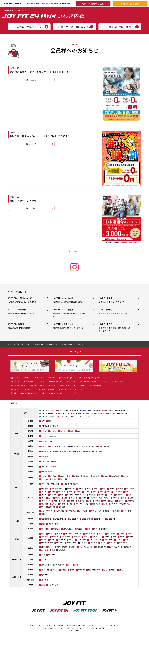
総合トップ (14, 378)
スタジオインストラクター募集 (52, 393)
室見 (121, 570)
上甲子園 (44, 550)
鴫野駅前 (76, 536)
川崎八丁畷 (60, 511)
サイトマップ (93, 625)
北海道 (24, 413)
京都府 (30, 528)
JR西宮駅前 (127, 547)
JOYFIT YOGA (38, 378)
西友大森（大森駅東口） (76, 494)
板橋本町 (120, 501)
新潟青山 (78, 451)
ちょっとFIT (14, 389)
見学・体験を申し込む (93, 3)
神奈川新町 (127, 511)
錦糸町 (127, 491)
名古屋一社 (111, 519)
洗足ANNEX (120, 494)
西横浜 (117, 511)
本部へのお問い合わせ (66, 378)
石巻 (71, 431)
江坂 (126, 539)
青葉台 (43, 514)
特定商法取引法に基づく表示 (76, 625)
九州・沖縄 (16, 577)
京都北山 (56, 529)
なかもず (112, 542)
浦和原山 (96, 476)
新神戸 (50, 547)
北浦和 (43, 476)
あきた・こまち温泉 (48, 436)
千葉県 (30, 484)
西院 (95, 529)
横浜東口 (108, 511)
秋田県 (30, 436)
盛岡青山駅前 (46, 426)
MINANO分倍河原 (82, 504)
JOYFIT (25, 378)
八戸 (43, 421)
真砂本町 (44, 580)
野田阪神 (61, 539)
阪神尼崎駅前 (114, 547)
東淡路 (130, 533)
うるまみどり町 (54, 585)
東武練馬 (130, 501)
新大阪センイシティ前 (73, 533)
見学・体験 (71, 382)
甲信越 (17, 453)
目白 (55, 501)
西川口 (62, 476)
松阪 (58, 524)
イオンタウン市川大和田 (50, 484)
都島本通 (44, 536)
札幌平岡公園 (95, 410)
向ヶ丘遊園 (83, 511)
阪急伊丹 (61, 550)
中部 (17, 521)
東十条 (43, 491)
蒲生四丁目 (66, 536)
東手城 (43, 559)
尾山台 (83, 498)
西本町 (52, 539)
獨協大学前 (115, 476)
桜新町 (57, 498)
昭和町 (130, 536)
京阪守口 (93, 542)
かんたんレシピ (29, 389)
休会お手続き (64, 385)
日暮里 (78, 491)
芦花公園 (74, 498)
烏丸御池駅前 (68, 529)
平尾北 (54, 570)
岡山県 (30, 554)
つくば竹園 (45, 461)
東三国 (59, 533)
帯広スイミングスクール (82, 416)
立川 (43, 507)
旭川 (125, 413)
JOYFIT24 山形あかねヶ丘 (23, 300)
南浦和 (76, 476)
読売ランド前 (96, 511)
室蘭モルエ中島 (63, 413)
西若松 (72, 446)
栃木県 (30, 466)
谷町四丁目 (96, 536)
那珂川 (71, 570)
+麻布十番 (70, 488)
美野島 (113, 570)
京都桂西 (104, 529)
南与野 (105, 476)
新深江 (86, 536)
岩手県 (30, 426)
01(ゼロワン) (64, 416)
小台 (70, 491)
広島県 (30, 559)
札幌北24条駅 (63, 410)
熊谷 (61, 479)
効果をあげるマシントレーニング (70, 389)
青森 (49, 421)
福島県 (30, 446)
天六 (43, 533)
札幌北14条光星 (114, 413)
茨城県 (30, 461)
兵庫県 (30, 548)
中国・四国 (16, 559)
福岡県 (30, 569)
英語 (70, 631)
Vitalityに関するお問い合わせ (89, 378)
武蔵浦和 (85, 476)
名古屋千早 (74, 519)
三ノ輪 (86, 491)
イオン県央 (98, 451)
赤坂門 (63, 570)
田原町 (111, 488)
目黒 (43, 498)
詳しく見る (31, 79)
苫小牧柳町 (77, 413)
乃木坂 (80, 488)
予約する (52, 385)
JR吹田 (118, 539)
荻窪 (89, 501)
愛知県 (30, 518)
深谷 (68, 479)
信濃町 (132, 498)
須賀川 (43, 446)
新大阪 (101, 533)
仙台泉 (43, 431)
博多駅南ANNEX (94, 570)
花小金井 (61, 507)
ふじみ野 (44, 479)
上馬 (49, 498)
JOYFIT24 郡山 (111, 300)
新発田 (87, 451)
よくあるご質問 (117, 382)
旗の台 (101, 494)
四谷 (124, 498)
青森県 (30, 421)
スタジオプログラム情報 (88, 382)
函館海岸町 (121, 410)
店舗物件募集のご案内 (29, 393)
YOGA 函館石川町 (47, 413)
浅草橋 (120, 488)
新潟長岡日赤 (46, 451)
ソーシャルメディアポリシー (110, 625)
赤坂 (88, 488)
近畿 (17, 539)
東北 (17, 433)
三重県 (30, 523)
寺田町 (122, 536)
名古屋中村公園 (60, 519)
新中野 (71, 501)
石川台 (109, 494)
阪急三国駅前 (90, 533)
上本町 (106, 536)
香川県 (30, 564)
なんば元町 (108, 539)
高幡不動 (51, 507)
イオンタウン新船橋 (70, 484)
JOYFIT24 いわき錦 (21, 311)
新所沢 (53, 479)
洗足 (129, 494)
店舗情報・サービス (56, 382)
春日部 (125, 476)
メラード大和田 (95, 539)
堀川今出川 (45, 529)
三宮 (43, 547)
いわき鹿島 (83, 446)
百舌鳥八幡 (123, 542)
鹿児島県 (30, 580)
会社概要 (32, 625)
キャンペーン (15, 382)
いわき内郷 (95, 446)
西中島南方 (111, 533)
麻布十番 (44, 488)
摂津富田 (83, 542)
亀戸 (61, 494)
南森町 (50, 533)
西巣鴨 (52, 491)
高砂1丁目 (45, 570)
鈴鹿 (43, 524)
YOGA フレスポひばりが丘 (120, 504)
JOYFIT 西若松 (112, 311)
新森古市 (54, 536)
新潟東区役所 (66, 451)
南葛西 (43, 494)
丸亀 (76, 565)
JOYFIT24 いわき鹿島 (69, 313)
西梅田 (71, 539)
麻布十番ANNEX (57, 488)
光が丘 (53, 504)
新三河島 (61, 491)
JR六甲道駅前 (62, 547)
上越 (56, 451)
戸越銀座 (92, 494)
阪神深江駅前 (101, 547)
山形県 (30, 441)
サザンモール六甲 (85, 547)
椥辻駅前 (80, 529)
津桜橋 (50, 524)
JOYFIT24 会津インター (68, 326)
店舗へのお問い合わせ (18, 385)
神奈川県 (30, 512)
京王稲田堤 (72, 511)
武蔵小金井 (96, 504)
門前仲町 (53, 494)
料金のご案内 (28, 382)
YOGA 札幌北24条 (47, 410)
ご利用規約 (60, 625)
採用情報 (13, 393)
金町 (108, 491)
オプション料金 (79, 385)
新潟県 (30, 451)
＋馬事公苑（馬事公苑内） (99, 498)
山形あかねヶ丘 (47, 441)
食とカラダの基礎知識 (46, 389)
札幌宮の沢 (100, 413)
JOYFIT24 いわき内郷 (69, 300)
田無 (105, 504)
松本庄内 (44, 456)
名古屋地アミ (98, 519)
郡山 (51, 446)
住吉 (105, 570)
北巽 (114, 536)
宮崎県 (30, 574)
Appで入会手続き (130, 3)
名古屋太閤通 (46, 519)
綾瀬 (94, 491)
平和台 (62, 504)
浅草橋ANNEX (131, 488)
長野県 (30, 456)
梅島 (101, 491)
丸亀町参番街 (46, 565)
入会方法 (104, 382)
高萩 (54, 461)
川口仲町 (53, 476)
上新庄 (121, 533)
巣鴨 (105, 501)
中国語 (77, 631)
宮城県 (30, 431)
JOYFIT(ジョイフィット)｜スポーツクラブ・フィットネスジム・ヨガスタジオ (79, 628)
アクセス (41, 382)
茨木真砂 (59, 542)
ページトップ (74, 351)
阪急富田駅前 (71, 542)
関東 (17, 487)
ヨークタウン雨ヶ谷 (48, 466)
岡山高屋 (51, 554)
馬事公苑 (116, 498)
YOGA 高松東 (59, 565)
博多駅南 (81, 570)
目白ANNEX (45, 501)
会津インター (62, 446)
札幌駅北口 (89, 413)
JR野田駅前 (81, 539)
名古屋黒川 (86, 519)
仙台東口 (63, 431)
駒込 (111, 501)
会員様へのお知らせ (37, 385)
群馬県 (30, 471)
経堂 (65, 498)
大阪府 (30, 538)
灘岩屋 (73, 547)
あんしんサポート (74, 393)
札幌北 (84, 410)
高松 (69, 565)
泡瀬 (43, 585)
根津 (103, 488)
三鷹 (70, 504)
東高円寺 (81, 501)
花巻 (56, 426)
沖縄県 (30, 585)
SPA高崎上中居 (46, 471)
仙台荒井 (53, 431)
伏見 (88, 529)
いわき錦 (105, 446)
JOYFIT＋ (50, 378)
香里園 (102, 542)
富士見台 (44, 504)
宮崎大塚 (44, 575)
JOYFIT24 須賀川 (20, 326)
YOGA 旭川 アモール (48, 416)
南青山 (96, 488)
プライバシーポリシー (46, 625)
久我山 (97, 501)
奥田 (43, 554)
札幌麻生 (75, 410)
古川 (78, 431)
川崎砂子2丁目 (46, 511)
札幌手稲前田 (108, 410)
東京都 (30, 497)
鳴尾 (53, 550)
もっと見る (73, 251)
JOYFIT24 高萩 (115, 327)
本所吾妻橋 (117, 491)
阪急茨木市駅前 (47, 542)
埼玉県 (30, 477)
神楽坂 (63, 501)
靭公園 (43, 539)
